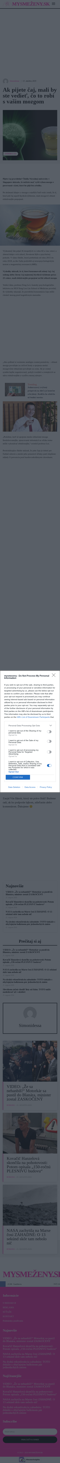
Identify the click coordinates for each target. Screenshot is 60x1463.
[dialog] (30, 731)
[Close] (54, 676)
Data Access (30, 787)
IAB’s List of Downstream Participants (33, 717)
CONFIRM (18, 777)
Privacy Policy (46, 787)
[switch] (49, 731)
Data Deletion (14, 787)
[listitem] (30, 725)
